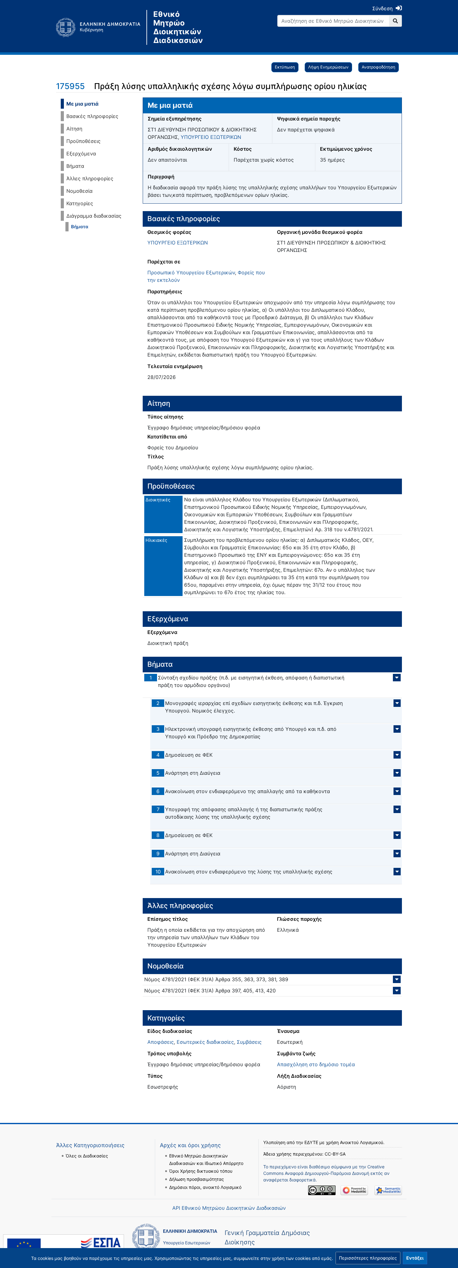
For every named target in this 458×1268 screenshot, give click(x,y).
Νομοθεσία (79, 191)
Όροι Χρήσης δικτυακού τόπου (200, 1171)
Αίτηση (74, 128)
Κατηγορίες (79, 203)
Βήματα (75, 166)
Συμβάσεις (249, 1042)
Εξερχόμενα (81, 153)
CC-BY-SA (335, 1154)
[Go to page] (395, 21)
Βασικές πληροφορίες (92, 116)
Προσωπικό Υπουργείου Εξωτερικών (191, 272)
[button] (368, 1258)
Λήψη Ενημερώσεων (328, 66)
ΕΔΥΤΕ (311, 1142)
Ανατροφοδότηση (378, 66)
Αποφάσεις (160, 1042)
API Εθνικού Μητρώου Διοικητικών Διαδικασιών (229, 1208)
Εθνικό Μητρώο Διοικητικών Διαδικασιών (178, 27)
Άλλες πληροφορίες (89, 178)
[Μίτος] (101, 27)
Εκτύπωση (285, 66)
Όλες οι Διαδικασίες (87, 1155)
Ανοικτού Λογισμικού (361, 1142)
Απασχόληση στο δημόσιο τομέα (316, 1064)
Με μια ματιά (82, 104)
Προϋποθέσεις (83, 141)
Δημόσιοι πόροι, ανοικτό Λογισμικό (205, 1187)
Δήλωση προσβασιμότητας (196, 1179)
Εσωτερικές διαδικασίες (205, 1042)
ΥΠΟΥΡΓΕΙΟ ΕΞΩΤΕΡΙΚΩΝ (211, 137)
